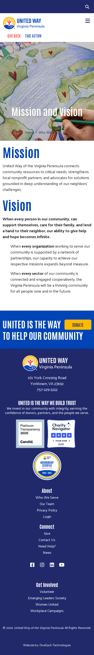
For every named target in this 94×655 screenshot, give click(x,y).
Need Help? (47, 546)
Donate (78, 325)
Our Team (47, 504)
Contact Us (47, 540)
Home (29, 132)
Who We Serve (47, 497)
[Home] (23, 23)
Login (47, 516)
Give (47, 533)
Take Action (33, 35)
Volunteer (47, 591)
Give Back (14, 35)
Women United (47, 604)
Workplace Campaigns (47, 611)
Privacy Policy (47, 510)
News (47, 552)
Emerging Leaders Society (47, 598)
